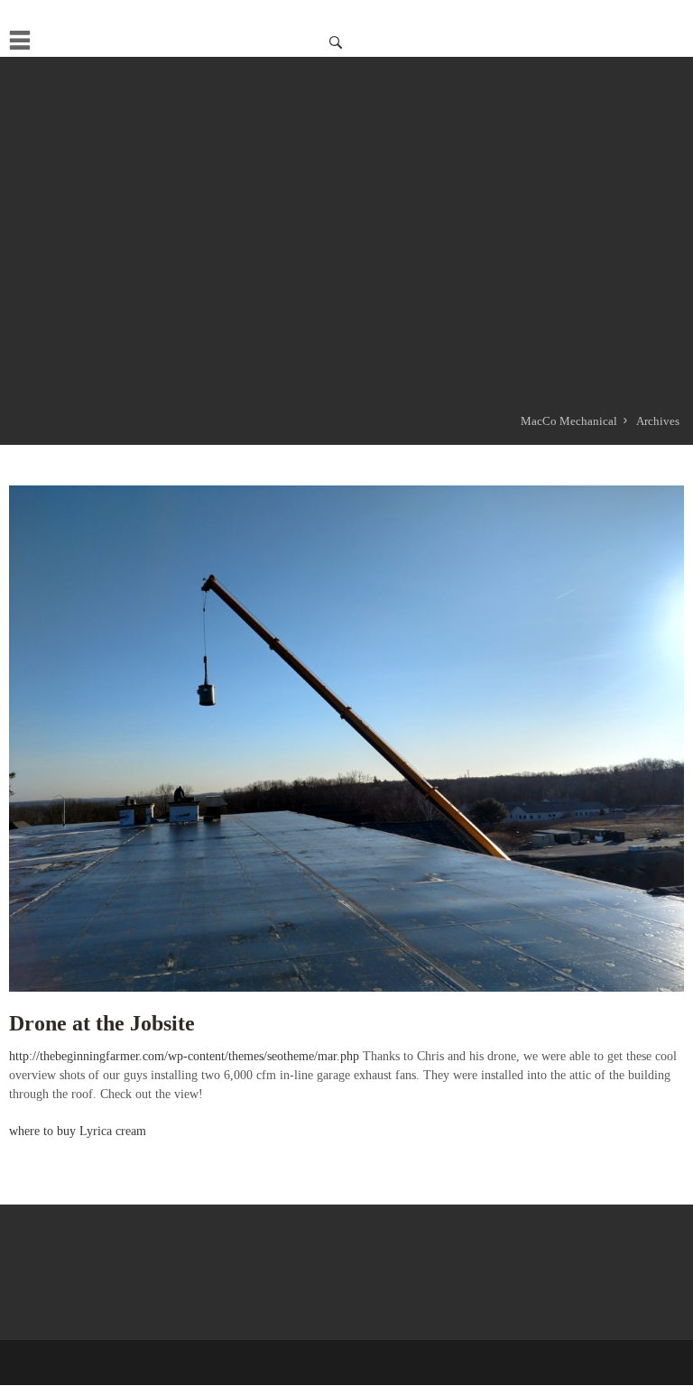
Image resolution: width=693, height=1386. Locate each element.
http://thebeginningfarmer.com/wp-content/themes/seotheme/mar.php (184, 1056)
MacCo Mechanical (569, 421)
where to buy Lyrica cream (77, 1131)
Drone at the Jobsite (102, 1023)
